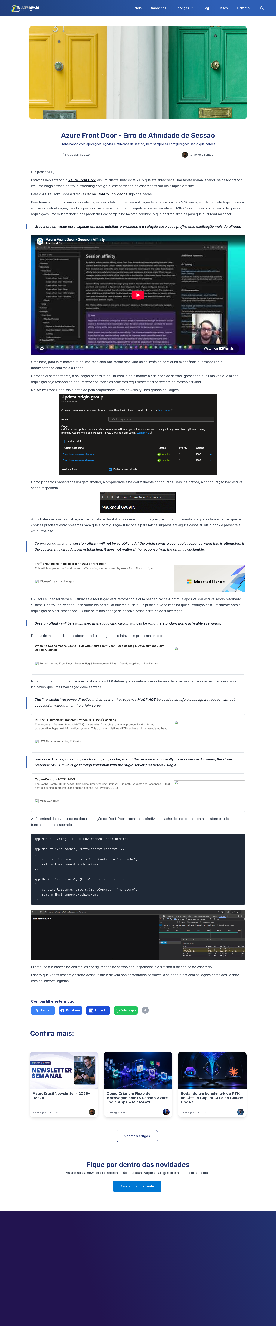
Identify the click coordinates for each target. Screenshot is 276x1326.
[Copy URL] (153, 1010)
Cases (223, 8)
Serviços (182, 8)
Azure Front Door (82, 180)
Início (138, 8)
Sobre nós (158, 8)
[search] (262, 8)
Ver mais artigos (137, 1136)
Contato (243, 8)
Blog (205, 8)
